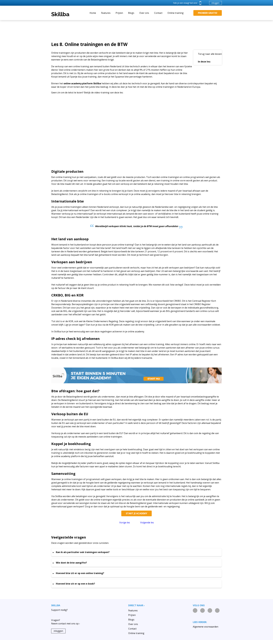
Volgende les (147, 522)
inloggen (215, 3)
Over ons (144, 12)
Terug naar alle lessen (210, 53)
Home (93, 12)
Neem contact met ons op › (65, 623)
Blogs (131, 12)
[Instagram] (202, 610)
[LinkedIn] (195, 610)
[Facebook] (210, 610)
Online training (175, 12)
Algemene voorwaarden (205, 626)
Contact (158, 12)
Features (105, 12)
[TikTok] (217, 610)
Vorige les (124, 522)
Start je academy (136, 513)
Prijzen (119, 12)
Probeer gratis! (207, 12)
